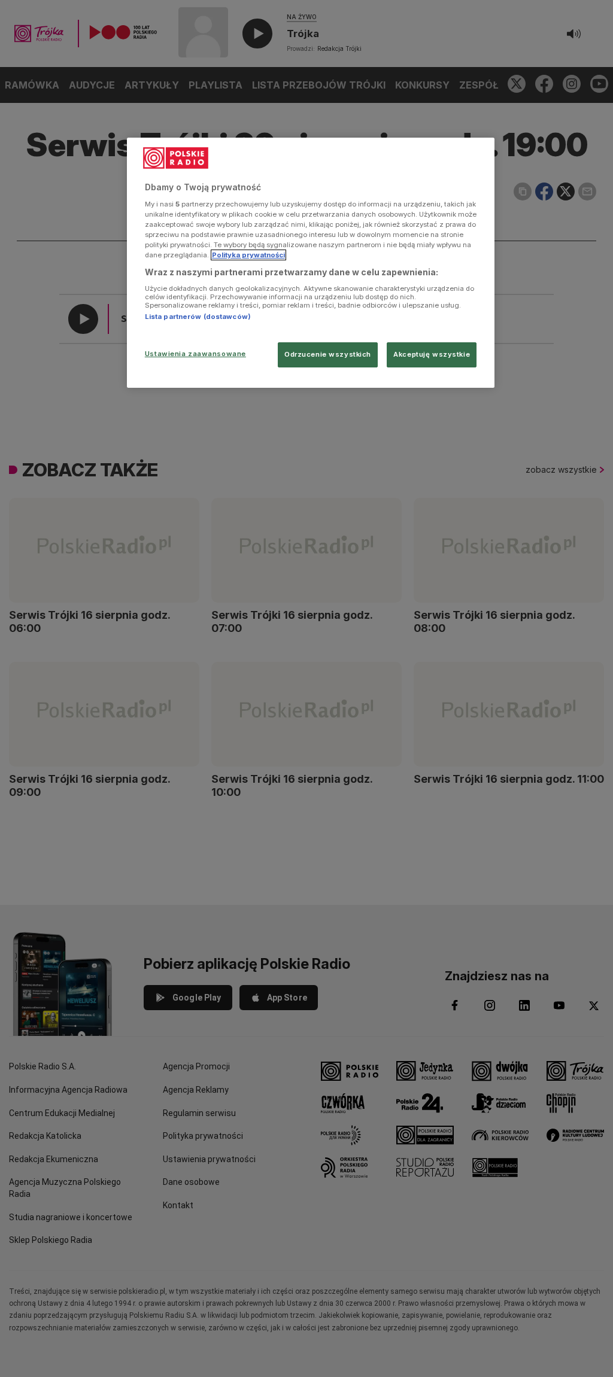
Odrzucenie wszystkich (327, 354)
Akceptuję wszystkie (431, 354)
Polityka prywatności (248, 255)
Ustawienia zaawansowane (195, 353)
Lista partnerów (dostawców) (198, 316)
